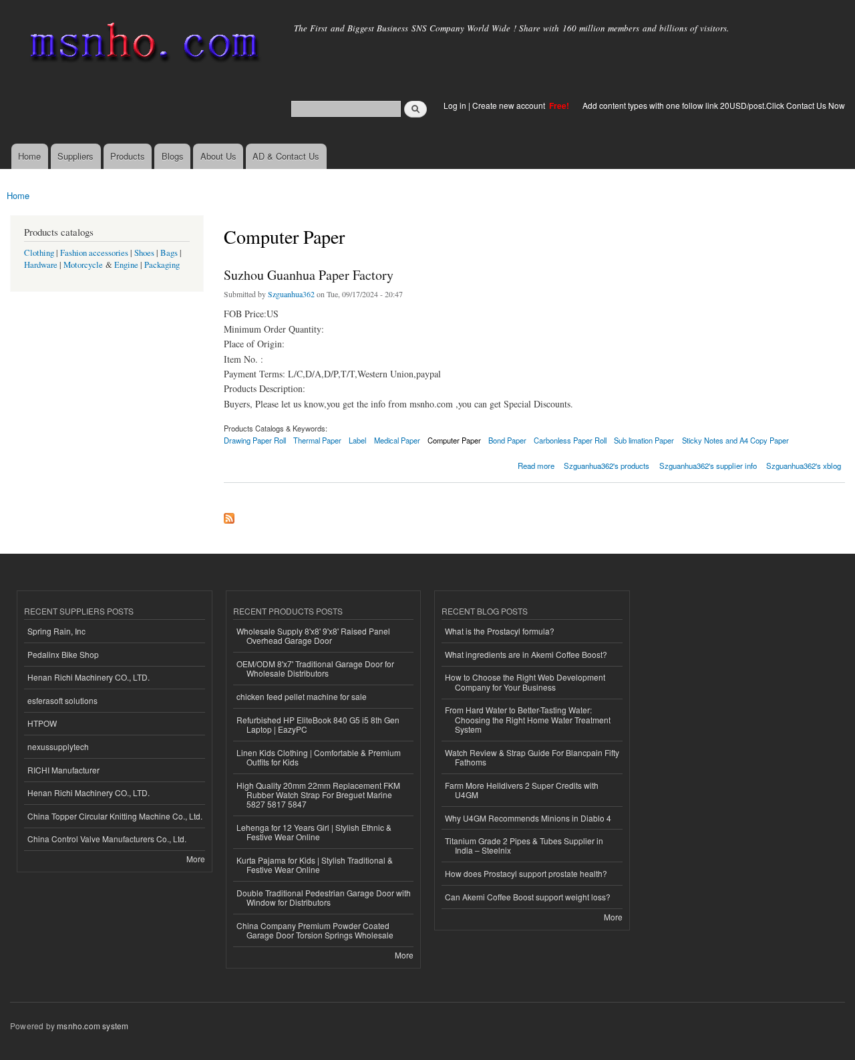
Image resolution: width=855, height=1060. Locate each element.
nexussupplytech (58, 746)
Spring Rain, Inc (56, 631)
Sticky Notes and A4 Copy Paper (735, 440)
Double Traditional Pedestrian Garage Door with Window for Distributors (323, 897)
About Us (218, 156)
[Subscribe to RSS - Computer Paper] (229, 515)
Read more (536, 464)
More (195, 858)
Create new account (509, 105)
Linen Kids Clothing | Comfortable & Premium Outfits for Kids (318, 757)
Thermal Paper (317, 440)
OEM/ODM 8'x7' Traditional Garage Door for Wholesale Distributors (315, 668)
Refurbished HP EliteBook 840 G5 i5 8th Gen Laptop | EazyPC (317, 724)
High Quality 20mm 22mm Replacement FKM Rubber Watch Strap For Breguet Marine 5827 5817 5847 (318, 794)
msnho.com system (92, 1025)
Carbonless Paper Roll (570, 440)
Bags (169, 252)
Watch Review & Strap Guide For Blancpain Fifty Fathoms (532, 757)
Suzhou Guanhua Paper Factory (308, 275)
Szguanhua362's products (606, 465)
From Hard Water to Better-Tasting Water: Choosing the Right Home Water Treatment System (528, 719)
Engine (126, 265)
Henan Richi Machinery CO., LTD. (88, 677)
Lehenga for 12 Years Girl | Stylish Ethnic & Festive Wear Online (313, 832)
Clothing (39, 252)
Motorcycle (83, 265)
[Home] (142, 45)
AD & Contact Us (285, 156)
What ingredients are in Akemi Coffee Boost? (526, 654)
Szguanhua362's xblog (803, 465)
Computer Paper (454, 440)
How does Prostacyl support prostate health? (526, 873)
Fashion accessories (94, 252)
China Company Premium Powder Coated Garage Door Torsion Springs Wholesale (314, 930)
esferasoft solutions (62, 700)
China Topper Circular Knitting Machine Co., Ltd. (114, 816)
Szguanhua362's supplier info (708, 465)
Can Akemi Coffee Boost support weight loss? (528, 896)
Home (29, 156)
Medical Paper (397, 440)
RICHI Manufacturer (63, 769)
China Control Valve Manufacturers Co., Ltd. (106, 838)
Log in (455, 105)
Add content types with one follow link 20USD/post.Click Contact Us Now (713, 105)
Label (357, 440)
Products (127, 156)
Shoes (144, 252)
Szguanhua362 (291, 294)
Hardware (40, 265)
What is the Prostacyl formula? (499, 631)
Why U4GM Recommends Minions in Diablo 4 (528, 818)
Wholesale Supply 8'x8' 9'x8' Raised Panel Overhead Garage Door (313, 635)
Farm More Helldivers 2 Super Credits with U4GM (521, 789)
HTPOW (42, 723)
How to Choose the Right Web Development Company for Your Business (525, 681)
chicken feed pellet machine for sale (301, 696)
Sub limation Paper (644, 440)
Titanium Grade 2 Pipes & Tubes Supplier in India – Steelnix (524, 845)
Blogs (173, 156)
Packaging (162, 265)
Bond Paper (507, 440)
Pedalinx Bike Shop (63, 654)
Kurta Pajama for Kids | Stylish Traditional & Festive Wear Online (314, 864)
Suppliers (75, 156)
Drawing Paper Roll (255, 440)
